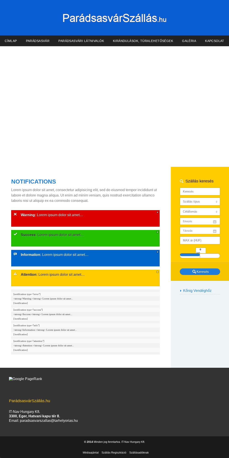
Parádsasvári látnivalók (81, 41)
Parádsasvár (38, 41)
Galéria (189, 41)
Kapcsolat (214, 41)
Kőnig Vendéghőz (197, 291)
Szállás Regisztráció (114, 452)
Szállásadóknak (139, 452)
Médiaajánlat (91, 452)
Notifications (33, 181)
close (157, 212)
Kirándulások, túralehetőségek (143, 41)
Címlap (11, 41)
